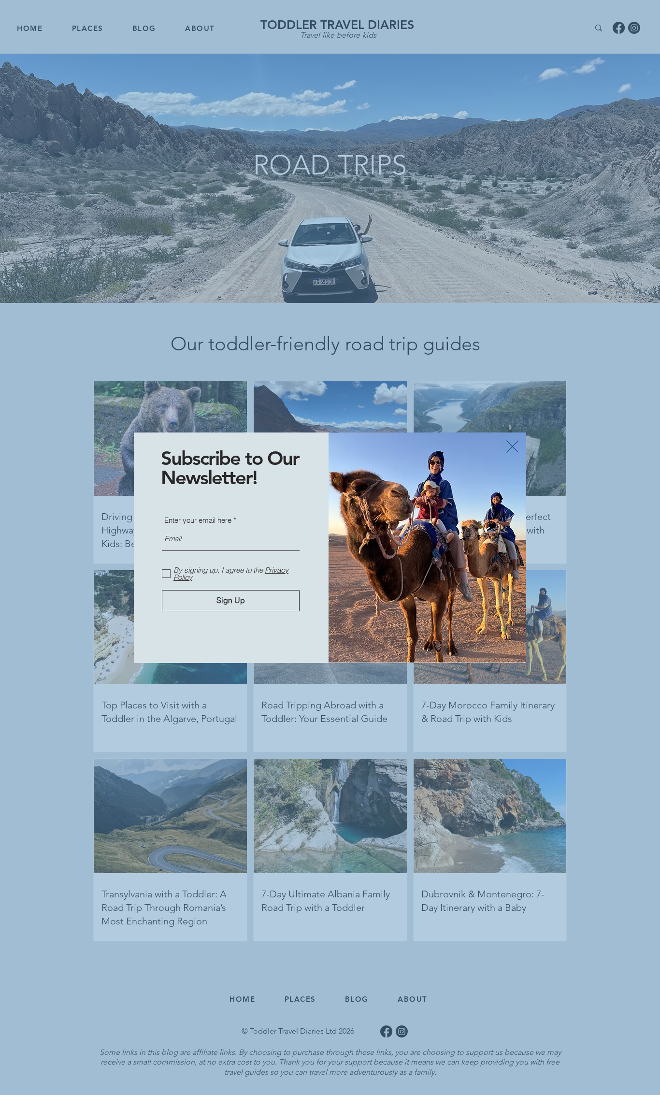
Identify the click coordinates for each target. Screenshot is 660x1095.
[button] (512, 446)
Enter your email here (197, 520)
